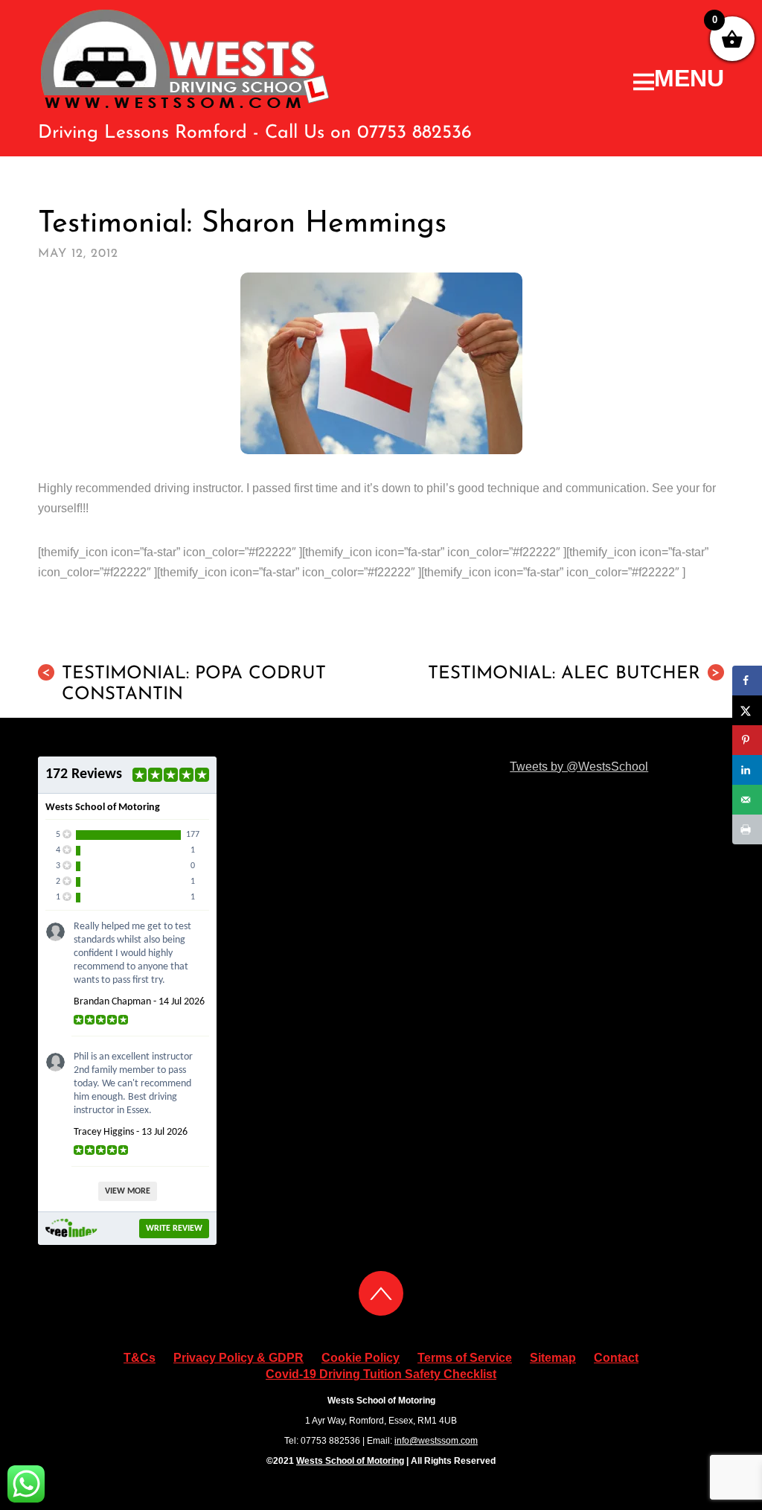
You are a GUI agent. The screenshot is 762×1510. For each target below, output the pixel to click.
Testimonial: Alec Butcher (574, 674)
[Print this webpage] (747, 829)
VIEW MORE (127, 1191)
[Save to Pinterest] (747, 740)
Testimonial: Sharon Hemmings (242, 224)
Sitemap (553, 1357)
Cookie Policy (360, 1357)
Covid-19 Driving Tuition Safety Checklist (381, 1374)
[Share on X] (747, 710)
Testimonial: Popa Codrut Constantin (184, 684)
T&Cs (140, 1357)
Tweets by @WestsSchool (579, 766)
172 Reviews (83, 774)
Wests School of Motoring (350, 1461)
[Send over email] (747, 800)
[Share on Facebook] (747, 680)
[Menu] (678, 78)
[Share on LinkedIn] (747, 770)
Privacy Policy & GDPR (238, 1357)
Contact (616, 1357)
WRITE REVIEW (174, 1228)
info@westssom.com (436, 1441)
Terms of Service (464, 1357)
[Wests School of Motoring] (185, 105)
